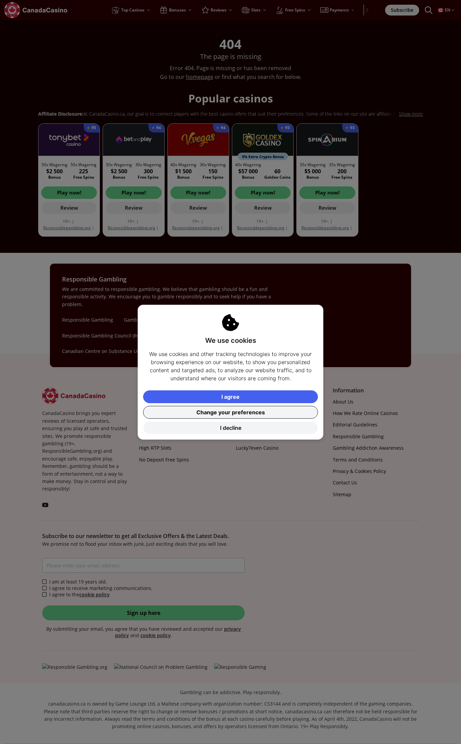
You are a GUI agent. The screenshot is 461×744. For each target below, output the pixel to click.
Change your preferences (230, 412)
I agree (230, 396)
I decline (230, 427)
